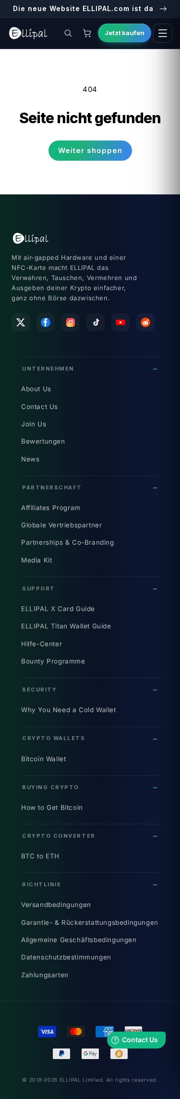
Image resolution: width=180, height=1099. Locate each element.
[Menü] (162, 33)
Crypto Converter (59, 835)
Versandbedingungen (56, 904)
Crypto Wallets (53, 738)
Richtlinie (41, 884)
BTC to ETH (40, 856)
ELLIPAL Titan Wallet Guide (66, 626)
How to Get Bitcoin (52, 807)
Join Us (33, 424)
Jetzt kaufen (124, 33)
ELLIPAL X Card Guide (58, 609)
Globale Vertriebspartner (61, 525)
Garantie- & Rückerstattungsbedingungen (89, 922)
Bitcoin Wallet (43, 759)
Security (39, 689)
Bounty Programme (53, 661)
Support (38, 588)
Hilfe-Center (41, 644)
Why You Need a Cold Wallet (68, 710)
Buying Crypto (50, 787)
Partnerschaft (52, 487)
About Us (36, 389)
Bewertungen (43, 441)
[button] (68, 33)
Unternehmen (48, 368)
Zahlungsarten (45, 975)
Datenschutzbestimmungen (66, 957)
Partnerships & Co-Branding (67, 542)
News (30, 459)
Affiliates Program (51, 507)
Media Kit (36, 560)
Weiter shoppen (90, 150)
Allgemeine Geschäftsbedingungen (79, 940)
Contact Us (39, 406)
